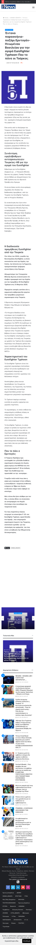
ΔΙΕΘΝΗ (19, 892)
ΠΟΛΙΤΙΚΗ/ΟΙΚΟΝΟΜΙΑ (9, 903)
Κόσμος (13, 923)
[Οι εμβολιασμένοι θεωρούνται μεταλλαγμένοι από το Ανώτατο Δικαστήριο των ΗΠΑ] (8, 822)
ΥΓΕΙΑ (26, 896)
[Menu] (33, 7)
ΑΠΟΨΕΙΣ (5, 913)
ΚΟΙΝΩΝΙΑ (21, 906)
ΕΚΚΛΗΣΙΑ (21, 899)
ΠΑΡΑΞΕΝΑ (21, 916)
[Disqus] (18, 580)
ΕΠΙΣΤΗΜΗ (18, 896)
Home (6, 17)
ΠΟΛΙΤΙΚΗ (21, 923)
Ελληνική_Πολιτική (17, 909)
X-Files (14, 916)
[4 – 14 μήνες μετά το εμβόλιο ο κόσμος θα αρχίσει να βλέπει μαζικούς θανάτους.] (8, 756)
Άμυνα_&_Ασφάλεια (8, 892)
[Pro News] (9, 7)
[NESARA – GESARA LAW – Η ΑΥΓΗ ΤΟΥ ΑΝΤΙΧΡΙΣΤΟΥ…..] (8, 679)
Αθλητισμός (25, 913)
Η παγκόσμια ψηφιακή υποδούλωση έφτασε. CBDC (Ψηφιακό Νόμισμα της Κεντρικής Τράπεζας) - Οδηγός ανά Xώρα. (24, 690)
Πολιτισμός (6, 916)
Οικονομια (5, 923)
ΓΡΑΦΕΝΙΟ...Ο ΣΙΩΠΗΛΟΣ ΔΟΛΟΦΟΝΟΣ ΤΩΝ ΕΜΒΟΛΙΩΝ (24, 810)
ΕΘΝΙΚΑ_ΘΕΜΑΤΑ (15, 548)
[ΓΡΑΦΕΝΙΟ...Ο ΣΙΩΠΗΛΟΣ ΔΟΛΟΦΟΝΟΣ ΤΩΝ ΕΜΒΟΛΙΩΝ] (8, 811)
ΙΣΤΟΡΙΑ (5, 906)
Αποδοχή (26, 941)
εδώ (16, 941)
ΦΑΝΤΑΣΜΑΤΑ (7, 919)
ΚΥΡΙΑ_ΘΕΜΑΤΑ (15, 913)
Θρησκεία (13, 906)
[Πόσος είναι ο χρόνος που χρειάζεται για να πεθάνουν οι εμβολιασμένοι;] (8, 800)
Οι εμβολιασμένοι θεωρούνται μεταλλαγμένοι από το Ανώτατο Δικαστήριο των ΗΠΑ (23, 822)
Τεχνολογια (6, 926)
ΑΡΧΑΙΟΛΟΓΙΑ (18, 919)
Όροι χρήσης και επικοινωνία (18, 879)
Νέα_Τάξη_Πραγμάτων (9, 899)
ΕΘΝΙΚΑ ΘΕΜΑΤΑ (15, 17)
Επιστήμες (29, 909)
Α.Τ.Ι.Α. (26, 919)
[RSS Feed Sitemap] (18, 882)
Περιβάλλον (6, 909)
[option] (20, 651)
